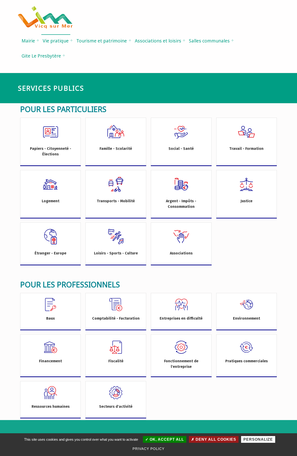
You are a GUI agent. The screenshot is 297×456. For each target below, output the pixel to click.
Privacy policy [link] (148, 449)
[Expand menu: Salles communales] (232, 40)
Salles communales (209, 41)
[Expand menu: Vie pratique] (71, 40)
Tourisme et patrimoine (101, 41)
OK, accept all (166, 439)
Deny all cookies (215, 439)
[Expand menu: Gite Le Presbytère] (64, 55)
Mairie (28, 41)
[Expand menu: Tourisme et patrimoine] (130, 40)
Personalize (258, 439)
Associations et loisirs (158, 41)
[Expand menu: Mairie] (38, 40)
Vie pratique (56, 41)
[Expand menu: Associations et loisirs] (184, 40)
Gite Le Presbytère (41, 56)
